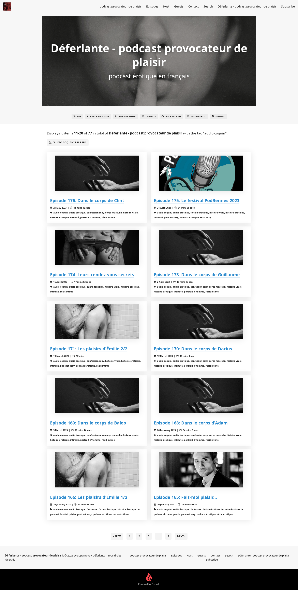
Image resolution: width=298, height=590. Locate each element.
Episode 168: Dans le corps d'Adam (191, 423)
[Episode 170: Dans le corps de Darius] (201, 321)
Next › (181, 536)
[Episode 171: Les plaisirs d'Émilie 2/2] (97, 321)
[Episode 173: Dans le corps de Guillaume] (201, 247)
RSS (79, 116)
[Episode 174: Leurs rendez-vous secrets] (97, 247)
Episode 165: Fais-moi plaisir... (185, 497)
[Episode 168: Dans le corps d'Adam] (201, 395)
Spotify (220, 116)
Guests (178, 6)
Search (208, 6)
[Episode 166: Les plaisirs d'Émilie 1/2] (97, 469)
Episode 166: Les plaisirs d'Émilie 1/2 (88, 497)
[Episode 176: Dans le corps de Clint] (97, 173)
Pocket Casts (173, 116)
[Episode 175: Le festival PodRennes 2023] (201, 173)
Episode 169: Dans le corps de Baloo (88, 423)
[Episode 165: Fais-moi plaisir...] (201, 469)
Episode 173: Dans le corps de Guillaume (197, 274)
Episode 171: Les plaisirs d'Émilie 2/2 (88, 349)
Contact (193, 6)
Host (166, 6)
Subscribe (288, 6)
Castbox (151, 116)
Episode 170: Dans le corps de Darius (193, 349)
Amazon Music (127, 116)
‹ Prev (117, 536)
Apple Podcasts (99, 116)
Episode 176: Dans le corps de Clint (87, 200)
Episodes (152, 6)
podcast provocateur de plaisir (120, 6)
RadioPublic (198, 116)
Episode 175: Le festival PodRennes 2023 (196, 200)
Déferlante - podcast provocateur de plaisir (247, 6)
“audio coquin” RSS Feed (69, 142)
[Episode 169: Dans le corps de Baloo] (97, 395)
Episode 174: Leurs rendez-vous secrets (92, 274)
